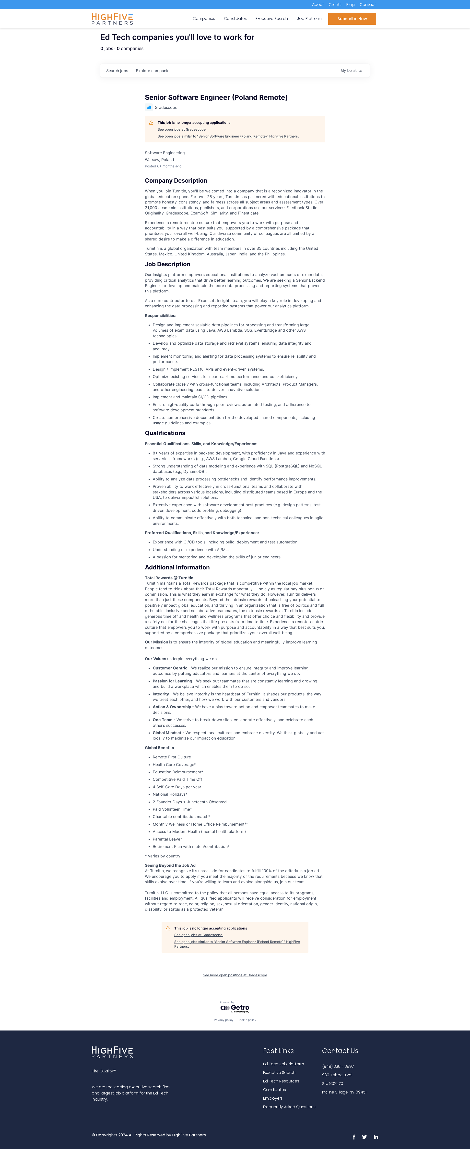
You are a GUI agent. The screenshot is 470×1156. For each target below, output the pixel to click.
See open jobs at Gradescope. (182, 129)
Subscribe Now (352, 19)
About (318, 4)
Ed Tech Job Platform (283, 1064)
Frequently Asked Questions (289, 1107)
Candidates (274, 1090)
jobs (117, 70)
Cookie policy (246, 1020)
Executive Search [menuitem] (272, 18)
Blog (350, 4)
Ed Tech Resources (281, 1081)
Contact (368, 4)
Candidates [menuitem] (235, 18)
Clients (335, 4)
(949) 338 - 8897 (338, 1066)
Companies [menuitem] (204, 18)
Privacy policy (224, 1020)
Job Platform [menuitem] (309, 18)
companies (153, 70)
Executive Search (279, 1072)
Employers (273, 1098)
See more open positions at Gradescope (235, 975)
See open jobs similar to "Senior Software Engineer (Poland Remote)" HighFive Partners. (228, 136)
